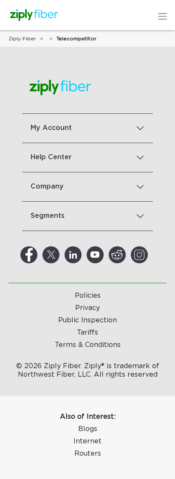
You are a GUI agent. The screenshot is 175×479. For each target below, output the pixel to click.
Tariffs (87, 332)
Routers (87, 453)
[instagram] (150, 255)
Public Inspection (87, 320)
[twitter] (61, 255)
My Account (51, 127)
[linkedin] (83, 255)
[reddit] (127, 255)
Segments (48, 215)
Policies (88, 295)
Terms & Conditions (88, 344)
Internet (87, 441)
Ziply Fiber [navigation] (22, 38)
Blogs (87, 428)
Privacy (87, 307)
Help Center (51, 157)
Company (47, 186)
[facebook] (39, 255)
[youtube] (105, 255)
